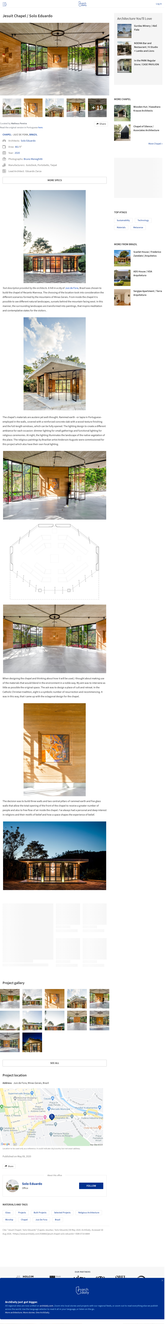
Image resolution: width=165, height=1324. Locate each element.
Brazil (33, 134)
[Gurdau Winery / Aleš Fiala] (124, 31)
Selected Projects (62, 1212)
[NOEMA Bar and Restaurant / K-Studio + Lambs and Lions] (124, 48)
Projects (22, 1212)
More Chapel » (155, 144)
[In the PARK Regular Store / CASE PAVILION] (124, 66)
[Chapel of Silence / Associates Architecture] (122, 133)
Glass (7, 1212)
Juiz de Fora (71, 288)
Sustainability (123, 220)
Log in (159, 4)
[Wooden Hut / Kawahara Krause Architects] (122, 113)
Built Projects (40, 1212)
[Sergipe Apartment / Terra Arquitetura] (122, 297)
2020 (17, 153)
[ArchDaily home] (82, 3)
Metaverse (138, 227)
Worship (9, 1219)
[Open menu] (4, 4)
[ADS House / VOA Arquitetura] (122, 278)
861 (17, 147)
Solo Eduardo (28, 141)
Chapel (7, 134)
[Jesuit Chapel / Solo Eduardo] (10, 999)
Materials (121, 227)
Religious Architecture (88, 1212)
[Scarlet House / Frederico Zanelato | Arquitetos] (122, 258)
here (40, 127)
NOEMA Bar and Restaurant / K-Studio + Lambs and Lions (146, 47)
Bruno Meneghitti (33, 159)
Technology (143, 220)
